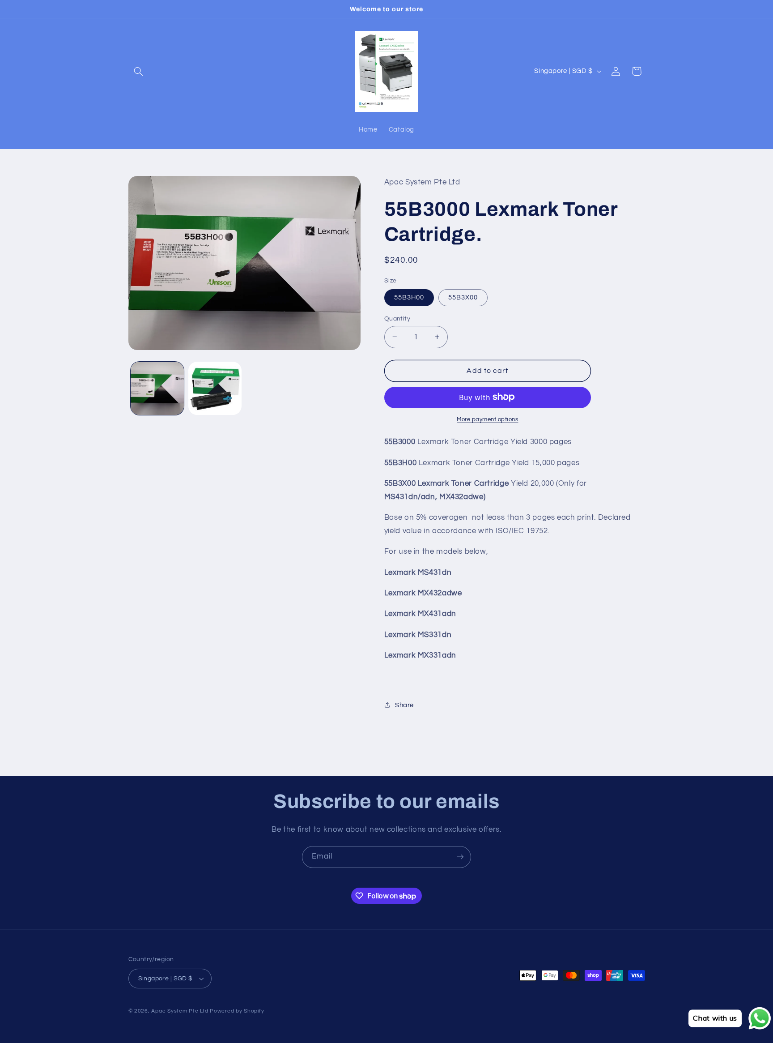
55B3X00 (463, 297)
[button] (138, 71)
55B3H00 (409, 297)
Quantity (397, 318)
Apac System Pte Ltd (179, 1011)
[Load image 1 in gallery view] (157, 388)
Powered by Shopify (237, 1011)
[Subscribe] (460, 857)
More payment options (487, 419)
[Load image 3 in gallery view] (215, 388)
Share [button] (404, 704)
